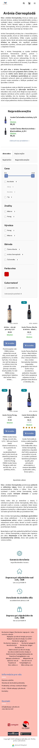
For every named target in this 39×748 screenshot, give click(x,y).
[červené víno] (6, 274)
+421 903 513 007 (7, 709)
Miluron (11, 211)
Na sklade (11, 182)
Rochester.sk (19, 647)
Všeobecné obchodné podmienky (13, 683)
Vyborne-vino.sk (12, 661)
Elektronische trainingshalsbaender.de (19, 654)
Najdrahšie (7, 160)
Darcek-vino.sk (27, 661)
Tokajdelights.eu (25, 663)
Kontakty (5, 691)
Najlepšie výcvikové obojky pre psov (19, 637)
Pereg (10, 216)
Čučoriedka (12, 260)
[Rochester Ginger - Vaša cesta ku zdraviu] (13, 734)
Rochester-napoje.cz (11, 643)
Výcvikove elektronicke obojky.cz (19, 652)
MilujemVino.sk (28, 658)
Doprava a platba (7, 680)
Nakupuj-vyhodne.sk (13, 658)
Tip (9, 197)
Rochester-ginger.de (19, 641)
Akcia (10, 187)
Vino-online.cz (13, 665)
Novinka (11, 192)
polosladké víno (14, 288)
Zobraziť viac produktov (19, 141)
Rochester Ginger (26, 645)
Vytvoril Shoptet (21, 745)
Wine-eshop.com (27, 665)
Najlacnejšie (19, 153)
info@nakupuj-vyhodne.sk (10, 707)
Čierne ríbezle (13, 249)
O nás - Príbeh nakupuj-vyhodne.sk (13, 688)
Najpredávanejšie (22, 160)
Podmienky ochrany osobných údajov (14, 686)
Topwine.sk (12, 663)
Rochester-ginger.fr (28, 643)
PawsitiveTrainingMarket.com (19, 656)
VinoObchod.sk (12, 645)
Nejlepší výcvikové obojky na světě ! (19, 639)
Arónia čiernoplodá (15, 254)
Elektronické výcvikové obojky (19, 650)
